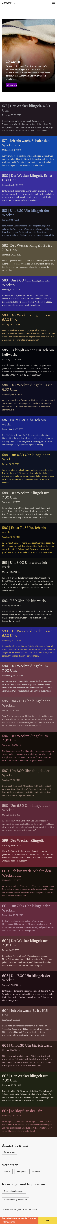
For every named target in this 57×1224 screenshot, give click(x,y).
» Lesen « (11, 85)
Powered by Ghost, (10, 1209)
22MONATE (8, 3)
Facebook (36, 1171)
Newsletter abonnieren (14, 1191)
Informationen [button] (9, 1222)
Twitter (7, 1171)
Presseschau (9, 1152)
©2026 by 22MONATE (28, 1209)
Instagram (21, 1171)
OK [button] (47, 1220)
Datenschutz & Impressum (15, 1199)
